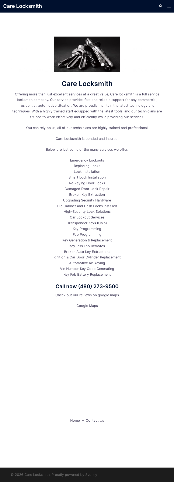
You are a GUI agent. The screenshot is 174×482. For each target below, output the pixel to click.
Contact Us (95, 420)
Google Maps (87, 305)
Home (75, 420)
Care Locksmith (22, 6)
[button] (160, 6)
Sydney (91, 474)
